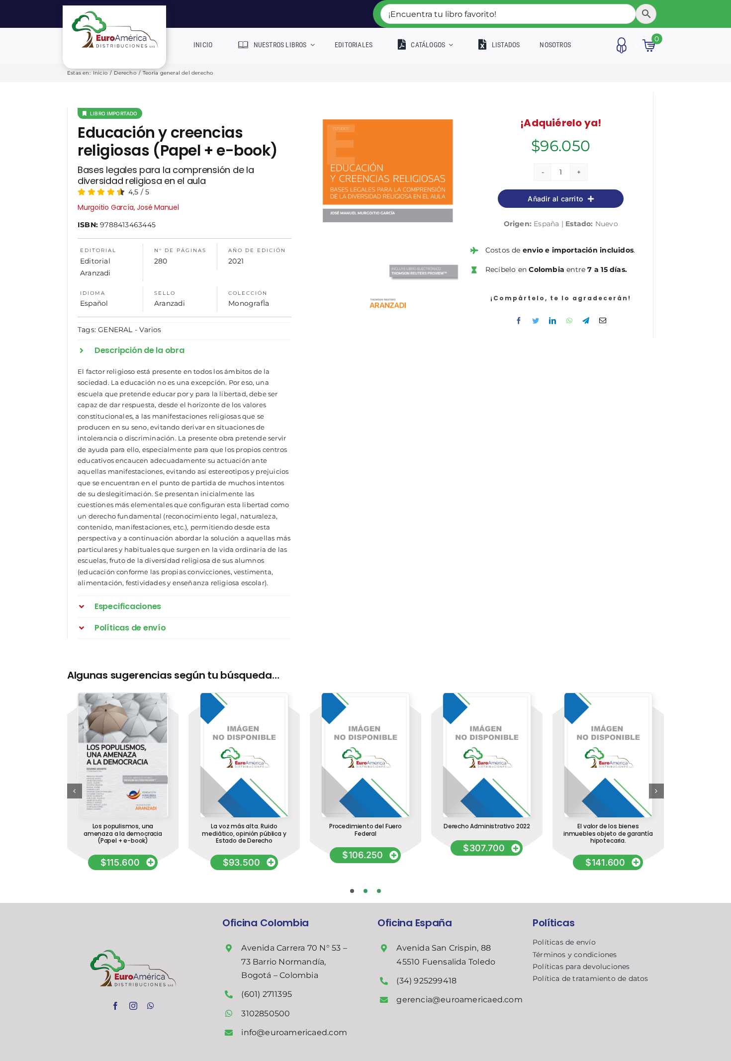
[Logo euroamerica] (114, 8)
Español (94, 303)
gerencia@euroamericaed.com (459, 999)
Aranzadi (169, 303)
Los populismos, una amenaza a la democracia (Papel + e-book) (123, 833)
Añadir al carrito (555, 198)
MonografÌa (248, 303)
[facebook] (115, 1006)
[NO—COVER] (243, 696)
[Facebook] (518, 321)
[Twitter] (535, 321)
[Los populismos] (123, 696)
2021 (236, 261)
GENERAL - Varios (129, 329)
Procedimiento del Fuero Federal (365, 829)
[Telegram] (585, 321)
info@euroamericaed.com (294, 1032)
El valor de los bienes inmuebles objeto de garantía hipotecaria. (608, 833)
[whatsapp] (150, 1006)
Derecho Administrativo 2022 (487, 826)
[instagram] (133, 1006)
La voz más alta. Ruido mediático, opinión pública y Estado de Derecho (244, 833)
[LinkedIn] (552, 321)
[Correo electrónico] (602, 321)
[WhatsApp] (569, 321)
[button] (184, 350)
